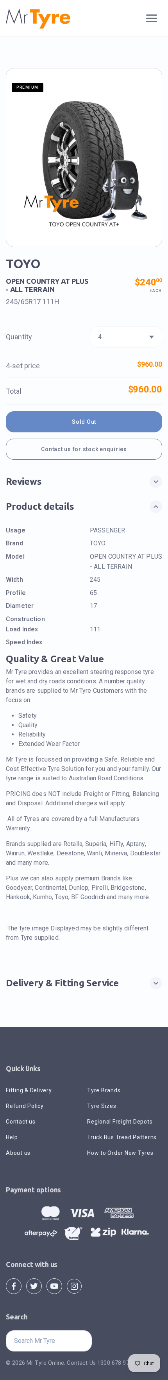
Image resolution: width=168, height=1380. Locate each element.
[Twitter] (34, 1285)
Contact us (21, 1121)
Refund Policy (25, 1106)
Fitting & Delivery (29, 1090)
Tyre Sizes (101, 1106)
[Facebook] (13, 1285)
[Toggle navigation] (152, 18)
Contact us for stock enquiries (84, 449)
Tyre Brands (103, 1090)
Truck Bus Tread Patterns (122, 1137)
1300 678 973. (115, 1363)
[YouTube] (54, 1285)
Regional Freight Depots (119, 1121)
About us (18, 1153)
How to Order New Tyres (120, 1153)
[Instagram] (74, 1285)
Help (12, 1137)
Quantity (19, 337)
